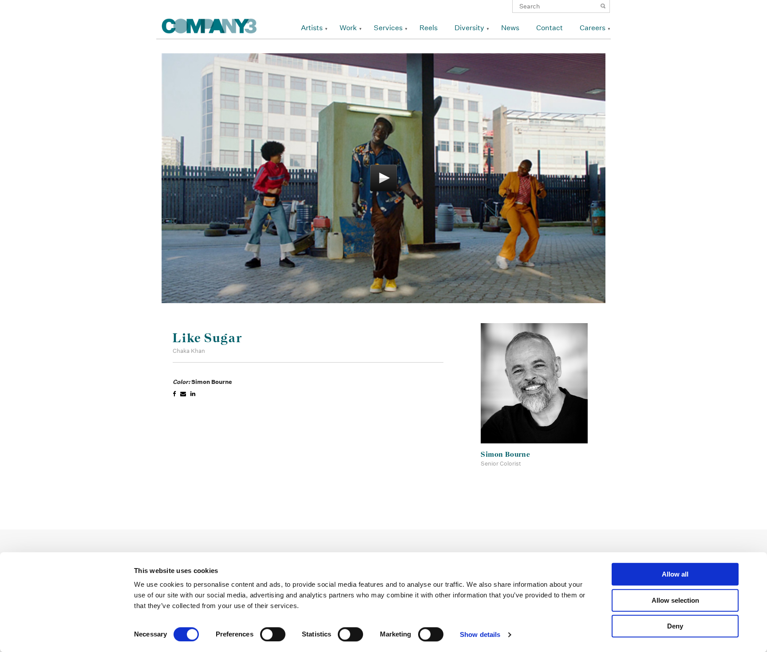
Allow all (675, 574)
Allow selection (675, 600)
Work (348, 28)
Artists (312, 28)
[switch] (272, 634)
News (510, 28)
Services (388, 28)
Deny (675, 626)
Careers (592, 28)
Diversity (469, 28)
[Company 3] (209, 25)
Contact (549, 28)
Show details (480, 634)
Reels (428, 28)
